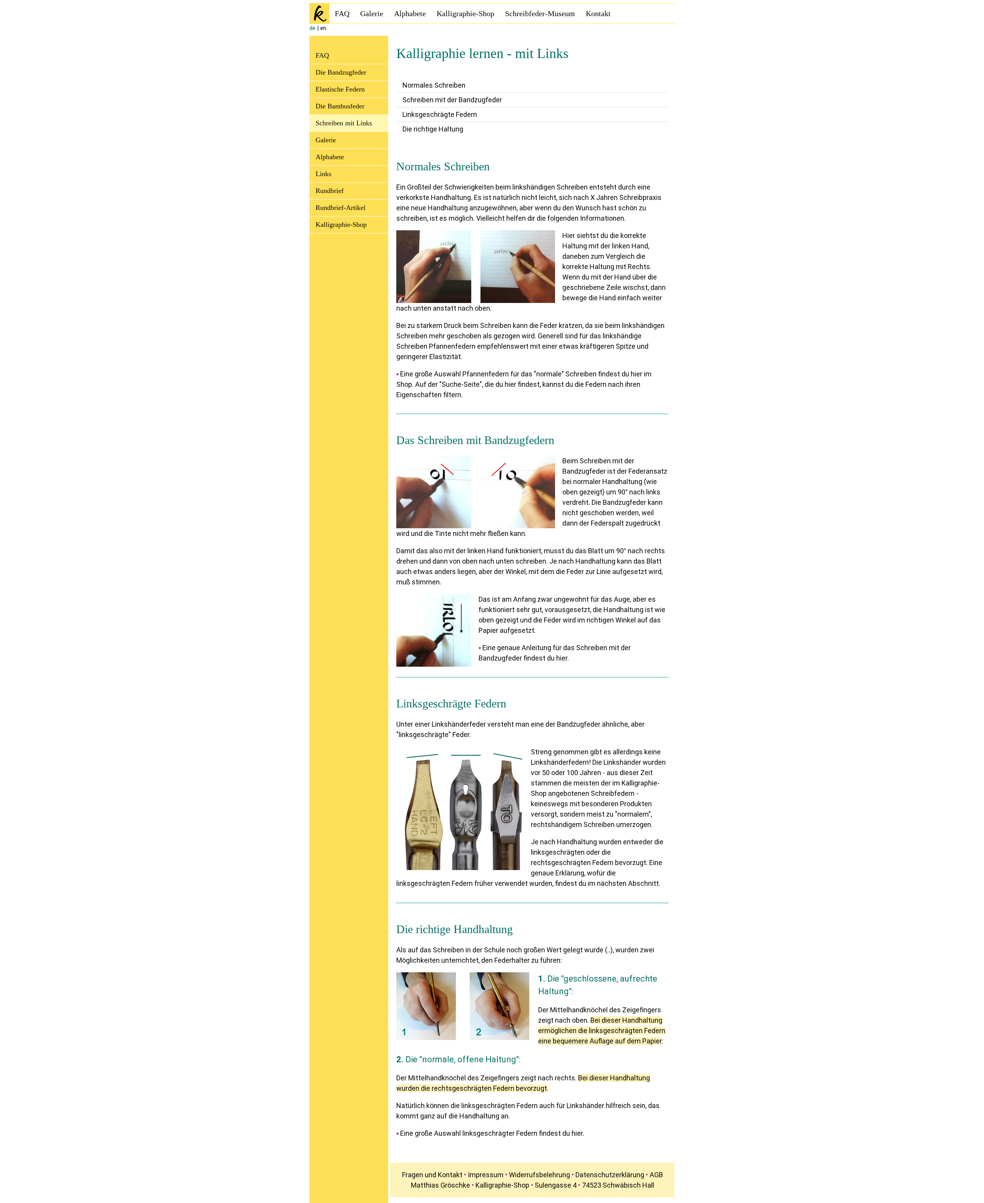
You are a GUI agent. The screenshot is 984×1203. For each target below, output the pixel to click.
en (323, 28)
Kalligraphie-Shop (465, 13)
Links (323, 174)
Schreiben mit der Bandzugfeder (452, 100)
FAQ (342, 13)
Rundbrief (330, 191)
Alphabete (410, 13)
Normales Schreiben (433, 85)
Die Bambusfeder (340, 106)
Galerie (371, 13)
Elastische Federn (340, 89)
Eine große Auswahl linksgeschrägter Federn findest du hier (491, 1133)
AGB (656, 1175)
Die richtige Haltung (432, 129)
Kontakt (598, 13)
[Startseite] (319, 13)
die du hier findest (511, 384)
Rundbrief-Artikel (341, 207)
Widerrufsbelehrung (539, 1175)
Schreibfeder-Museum (540, 13)
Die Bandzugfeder (341, 72)
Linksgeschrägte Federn (439, 114)
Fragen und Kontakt (432, 1175)
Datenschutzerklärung (609, 1175)
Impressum (486, 1175)
